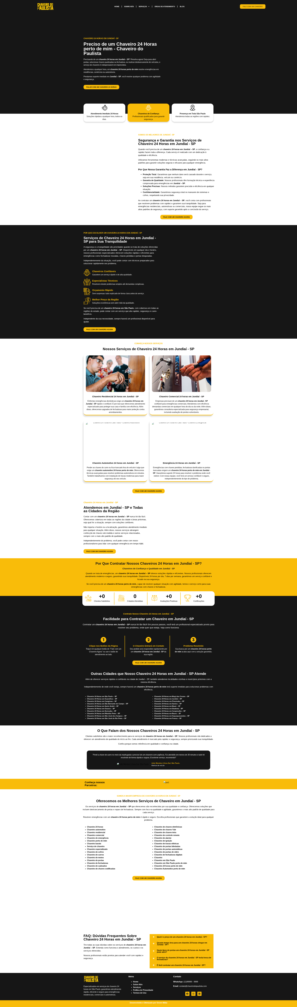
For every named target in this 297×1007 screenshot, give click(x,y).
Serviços (143, 6)
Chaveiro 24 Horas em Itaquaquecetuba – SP (171, 716)
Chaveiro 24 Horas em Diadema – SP (168, 709)
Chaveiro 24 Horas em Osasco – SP (101, 709)
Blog (182, 6)
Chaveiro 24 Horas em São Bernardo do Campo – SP (107, 704)
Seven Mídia (162, 1003)
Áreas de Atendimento (165, 6)
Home (116, 6)
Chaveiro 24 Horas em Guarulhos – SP (102, 699)
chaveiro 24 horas (115, 584)
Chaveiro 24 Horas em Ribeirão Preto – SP (103, 713)
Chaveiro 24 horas (95, 827)
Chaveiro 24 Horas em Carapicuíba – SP (170, 711)
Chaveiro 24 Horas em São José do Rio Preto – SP (106, 718)
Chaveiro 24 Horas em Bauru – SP (167, 713)
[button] (86, 760)
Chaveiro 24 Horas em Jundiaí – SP (168, 699)
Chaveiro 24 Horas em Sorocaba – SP (101, 711)
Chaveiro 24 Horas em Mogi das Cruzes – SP (171, 696)
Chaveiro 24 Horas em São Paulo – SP (102, 696)
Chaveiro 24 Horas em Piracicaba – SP (169, 701)
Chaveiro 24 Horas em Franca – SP (168, 718)
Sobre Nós (129, 6)
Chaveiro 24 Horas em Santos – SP (168, 704)
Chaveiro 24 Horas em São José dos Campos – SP (106, 716)
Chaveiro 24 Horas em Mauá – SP (167, 706)
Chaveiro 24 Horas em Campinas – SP (102, 701)
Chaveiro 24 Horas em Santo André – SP (102, 706)
